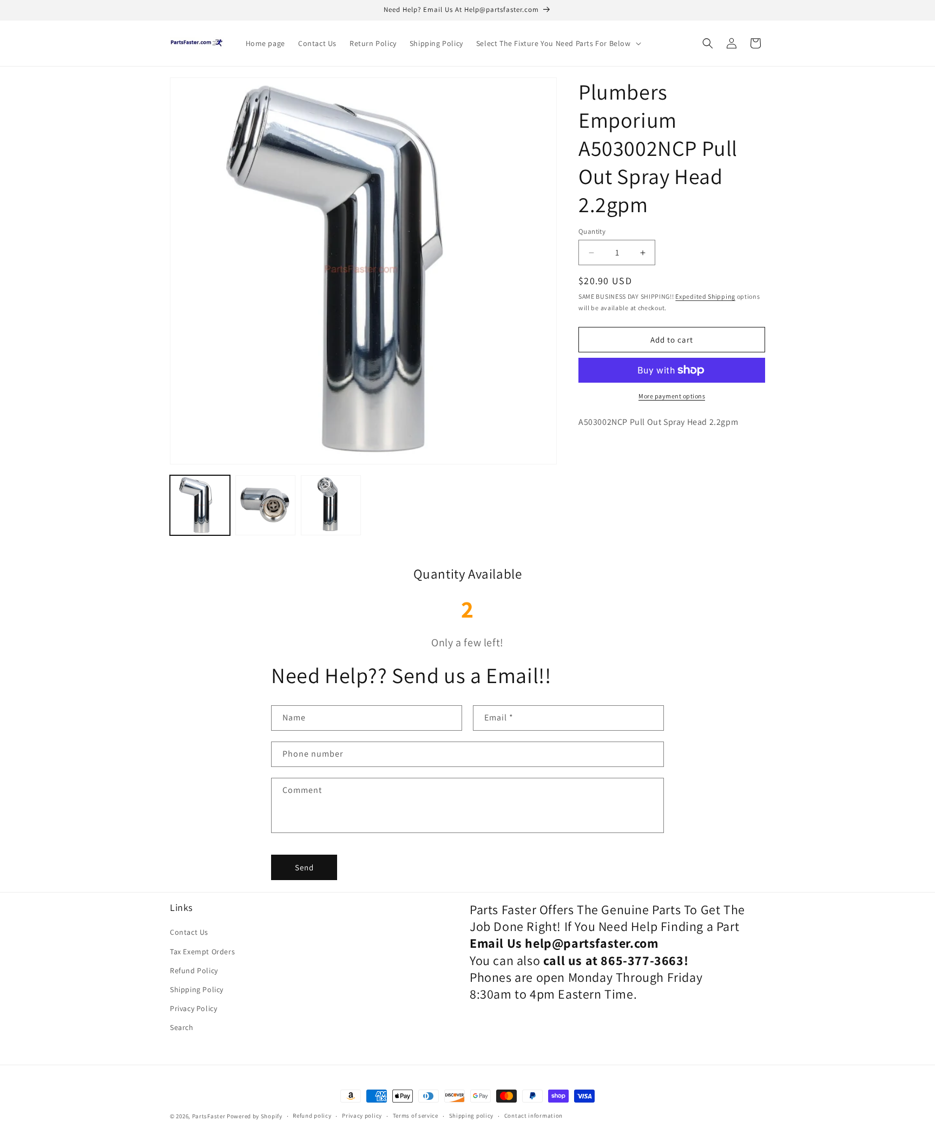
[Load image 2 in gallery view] (265, 505)
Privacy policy (362, 1115)
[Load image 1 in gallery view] (200, 505)
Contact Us (189, 932)
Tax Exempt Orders (202, 951)
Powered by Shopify (254, 1116)
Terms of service (415, 1115)
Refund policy (312, 1115)
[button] (558, 43)
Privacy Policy (193, 1008)
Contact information (533, 1115)
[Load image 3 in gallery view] (331, 505)
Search (182, 1027)
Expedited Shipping (705, 297)
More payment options (671, 396)
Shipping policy (471, 1115)
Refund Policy (194, 970)
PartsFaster (209, 1116)
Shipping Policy (196, 989)
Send (304, 867)
